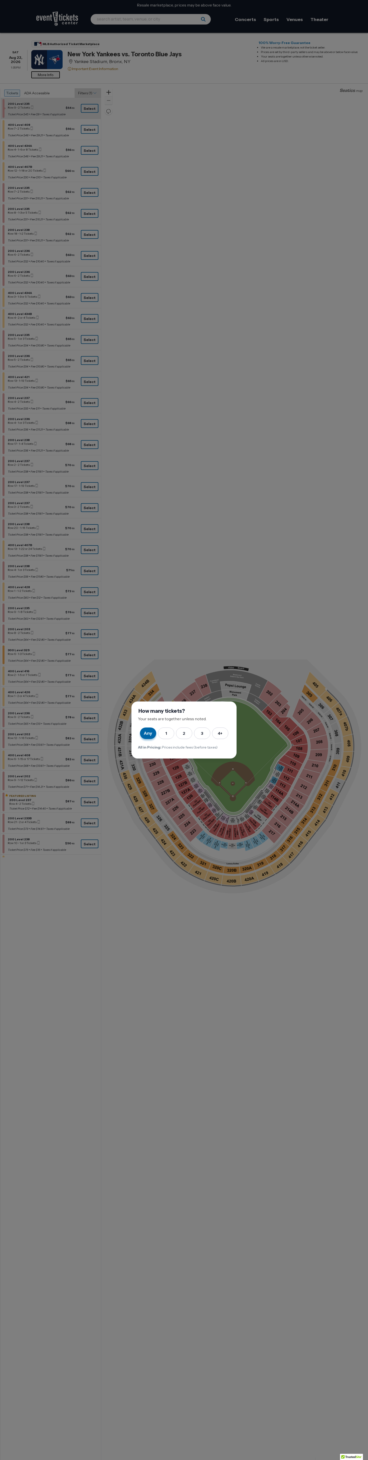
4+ (220, 733)
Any (148, 733)
